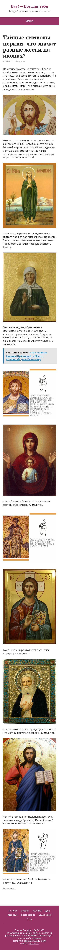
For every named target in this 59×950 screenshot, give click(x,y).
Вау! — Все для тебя (29, 6)
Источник (9, 888)
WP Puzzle (34, 943)
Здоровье (13, 914)
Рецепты (37, 910)
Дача (47, 910)
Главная (13, 910)
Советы (25, 910)
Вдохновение (28, 914)
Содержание (45, 914)
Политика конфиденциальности (29, 940)
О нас (29, 919)
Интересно (20, 61)
